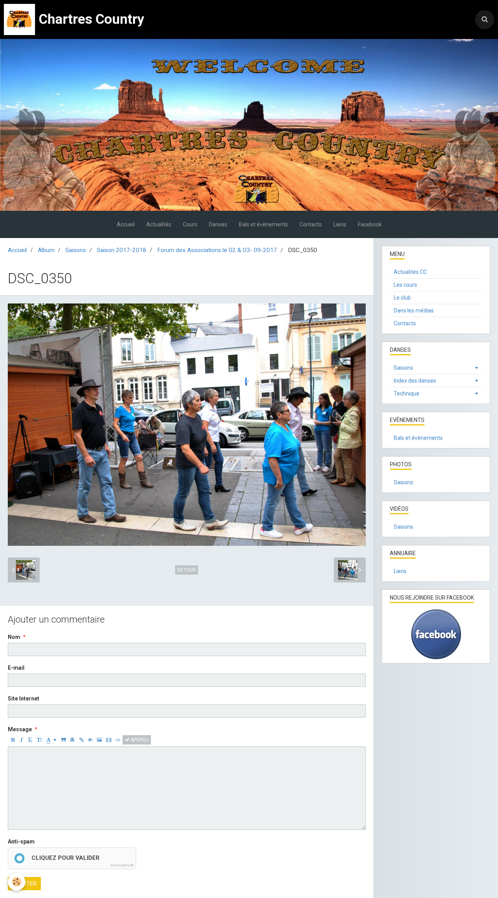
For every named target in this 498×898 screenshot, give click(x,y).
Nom (14, 637)
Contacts (311, 224)
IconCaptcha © (121, 865)
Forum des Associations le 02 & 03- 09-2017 (217, 250)
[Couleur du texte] (51, 740)
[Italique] (21, 740)
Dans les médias (414, 310)
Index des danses (415, 381)
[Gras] (12, 740)
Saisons (75, 250)
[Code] (118, 740)
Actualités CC (410, 272)
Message (20, 729)
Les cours (405, 285)
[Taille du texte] (39, 740)
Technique (406, 393)
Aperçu (139, 740)
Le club (402, 298)
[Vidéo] (109, 740)
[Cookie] (16, 882)
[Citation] (63, 740)
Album (46, 250)
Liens (339, 224)
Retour (186, 570)
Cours (190, 224)
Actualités (158, 224)
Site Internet (23, 698)
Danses (218, 224)
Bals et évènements (263, 224)
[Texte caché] (90, 740)
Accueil (126, 224)
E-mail (16, 668)
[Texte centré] (72, 740)
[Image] (99, 740)
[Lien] (81, 740)
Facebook (370, 224)
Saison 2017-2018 (121, 250)
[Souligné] (30, 740)
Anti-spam (21, 841)
